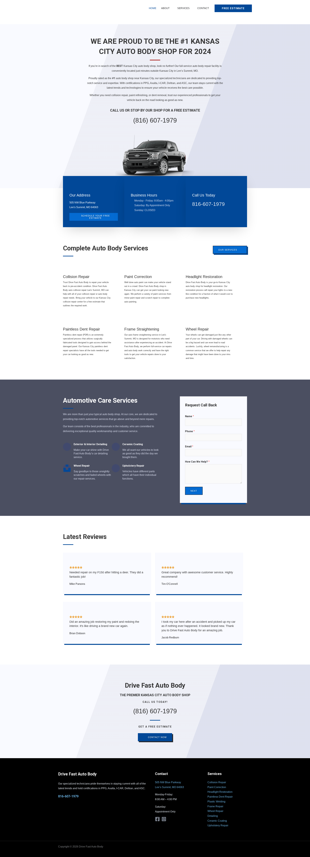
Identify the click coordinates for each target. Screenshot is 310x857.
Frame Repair (215, 806)
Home (152, 8)
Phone (190, 431)
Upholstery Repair (217, 825)
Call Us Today (203, 195)
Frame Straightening (141, 329)
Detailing (212, 816)
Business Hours (144, 195)
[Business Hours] (135, 186)
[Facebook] (157, 819)
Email (189, 446)
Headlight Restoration (204, 276)
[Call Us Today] (196, 186)
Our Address (79, 195)
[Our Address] (73, 186)
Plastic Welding (216, 801)
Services (183, 8)
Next (194, 491)
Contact (203, 8)
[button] (233, 8)
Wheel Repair (197, 329)
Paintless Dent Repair (81, 329)
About (165, 8)
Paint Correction (138, 276)
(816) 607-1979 (155, 120)
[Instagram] (163, 819)
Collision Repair (76, 276)
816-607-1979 (208, 204)
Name (189, 416)
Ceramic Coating (217, 820)
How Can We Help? (197, 461)
